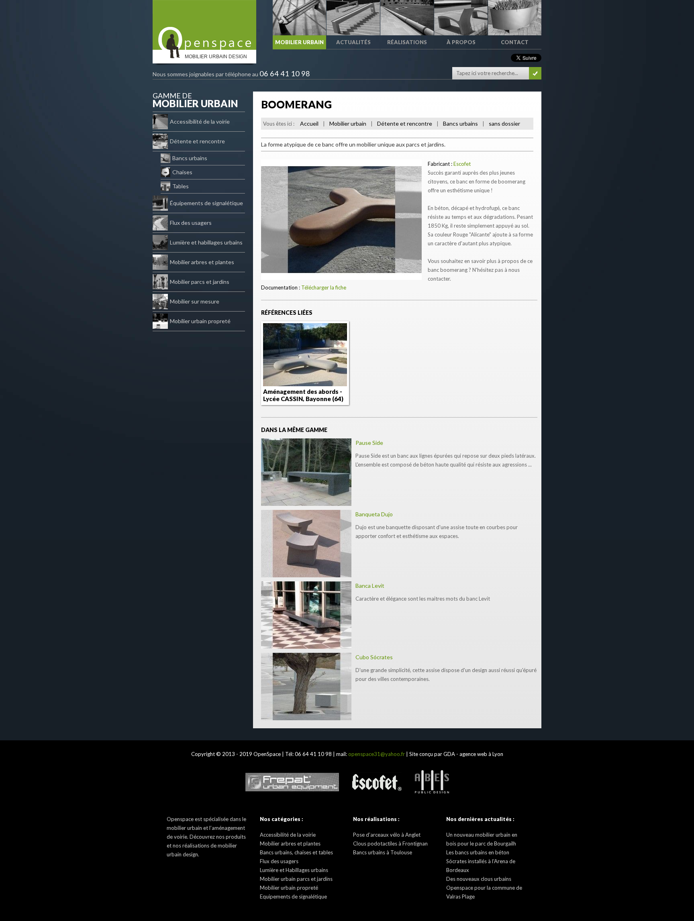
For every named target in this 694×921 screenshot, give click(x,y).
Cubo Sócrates (374, 657)
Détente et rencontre (197, 141)
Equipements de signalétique (293, 896)
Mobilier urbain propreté (200, 321)
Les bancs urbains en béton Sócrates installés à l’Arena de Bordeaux (480, 861)
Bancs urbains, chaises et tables (296, 852)
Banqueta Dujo (374, 514)
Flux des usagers (191, 222)
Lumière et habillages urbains (206, 242)
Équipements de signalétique (206, 203)
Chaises (182, 172)
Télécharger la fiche (323, 287)
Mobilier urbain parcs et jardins (296, 879)
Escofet (462, 164)
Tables (180, 186)
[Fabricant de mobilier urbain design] (204, 25)
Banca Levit (369, 585)
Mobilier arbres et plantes (202, 262)
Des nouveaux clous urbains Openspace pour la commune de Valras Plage (484, 888)
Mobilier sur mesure (194, 301)
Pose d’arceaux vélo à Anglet (386, 834)
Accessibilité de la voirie (200, 121)
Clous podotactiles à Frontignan (390, 843)
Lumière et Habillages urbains (294, 870)
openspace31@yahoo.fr (376, 754)
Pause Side (369, 442)
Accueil (309, 123)
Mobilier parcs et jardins (199, 281)
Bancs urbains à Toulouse (382, 852)
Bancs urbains (189, 158)
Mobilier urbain (347, 123)
